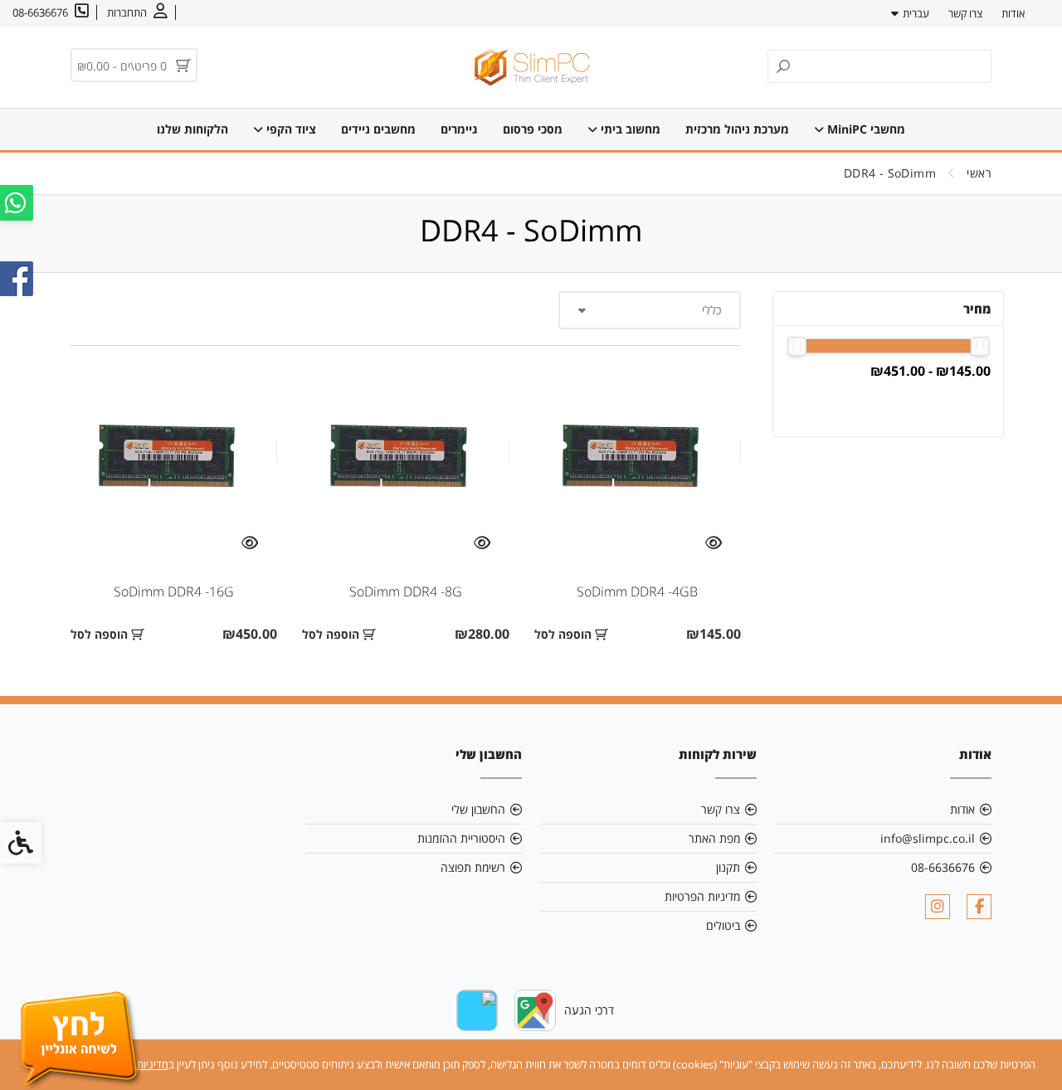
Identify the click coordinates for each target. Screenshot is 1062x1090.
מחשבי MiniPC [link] (864, 129)
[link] (137, 12)
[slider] (980, 346)
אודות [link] (1013, 13)
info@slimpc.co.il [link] (927, 838)
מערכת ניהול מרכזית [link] (737, 129)
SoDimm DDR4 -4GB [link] (637, 591)
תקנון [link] (728, 867)
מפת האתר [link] (714, 838)
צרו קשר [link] (965, 13)
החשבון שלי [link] (478, 809)
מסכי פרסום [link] (533, 129)
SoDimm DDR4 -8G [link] (405, 591)
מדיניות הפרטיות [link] (702, 896)
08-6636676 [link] (943, 867)
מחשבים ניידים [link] (378, 129)
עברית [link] (916, 13)
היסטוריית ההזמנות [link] (461, 838)
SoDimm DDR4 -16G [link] (174, 591)
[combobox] (649, 310)
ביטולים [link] (723, 925)
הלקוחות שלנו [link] (192, 129)
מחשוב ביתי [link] (628, 129)
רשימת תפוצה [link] (473, 867)
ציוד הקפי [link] (289, 129)
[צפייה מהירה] (713, 543)
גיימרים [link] (459, 129)
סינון (961, 406)
